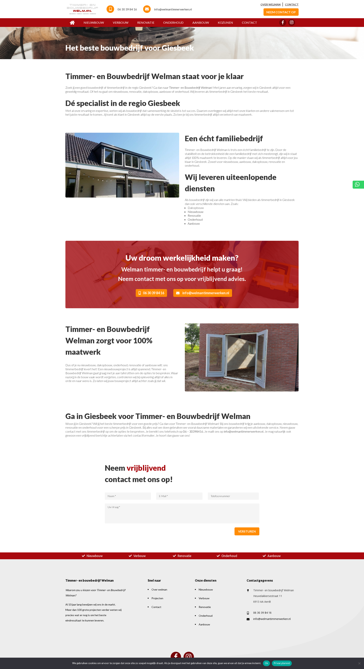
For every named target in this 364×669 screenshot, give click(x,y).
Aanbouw (200, 22)
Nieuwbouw (94, 22)
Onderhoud (173, 22)
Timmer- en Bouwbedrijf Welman (190, 87)
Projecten (157, 598)
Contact (292, 4)
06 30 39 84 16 (127, 9)
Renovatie (145, 22)
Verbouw (120, 22)
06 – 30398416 (193, 431)
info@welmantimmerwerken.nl (173, 9)
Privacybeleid (282, 663)
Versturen (247, 531)
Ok (266, 663)
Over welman (270, 4)
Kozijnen (225, 22)
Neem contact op (281, 12)
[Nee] (359, 663)
